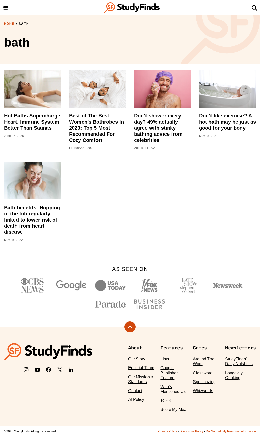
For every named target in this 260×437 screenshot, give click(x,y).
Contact (135, 391)
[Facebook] (48, 369)
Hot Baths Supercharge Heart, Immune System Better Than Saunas (32, 122)
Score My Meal (173, 409)
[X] (59, 369)
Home (9, 24)
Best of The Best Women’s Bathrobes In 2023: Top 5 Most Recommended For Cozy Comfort (96, 128)
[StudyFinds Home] (132, 7)
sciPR (165, 400)
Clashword (203, 373)
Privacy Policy (167, 431)
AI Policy (136, 399)
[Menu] (5, 7)
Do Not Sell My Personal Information (231, 431)
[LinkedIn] (70, 369)
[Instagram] (26, 369)
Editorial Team (141, 368)
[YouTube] (37, 369)
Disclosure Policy (191, 431)
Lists (164, 359)
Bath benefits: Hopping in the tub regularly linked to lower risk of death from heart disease (32, 220)
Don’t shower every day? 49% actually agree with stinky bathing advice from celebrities (158, 128)
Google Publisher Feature (169, 373)
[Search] (254, 7)
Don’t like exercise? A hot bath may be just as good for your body (227, 122)
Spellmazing (204, 382)
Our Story (136, 359)
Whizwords (203, 391)
